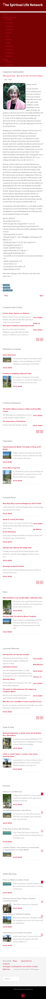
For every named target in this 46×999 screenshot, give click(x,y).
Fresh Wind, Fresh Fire (11, 468)
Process (8, 39)
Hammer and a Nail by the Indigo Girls (17, 548)
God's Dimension (9, 355)
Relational (9, 56)
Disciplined (9, 26)
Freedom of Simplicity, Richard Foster (17, 373)
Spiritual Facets (10, 17)
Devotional (9, 46)
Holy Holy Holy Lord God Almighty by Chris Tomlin (22, 503)
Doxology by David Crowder (13, 566)
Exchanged (9, 53)
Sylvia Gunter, (7, 290)
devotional (6, 287)
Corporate (9, 29)
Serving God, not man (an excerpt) (16, 654)
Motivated (9, 49)
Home (5, 14)
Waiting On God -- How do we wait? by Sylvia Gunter (23, 76)
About (5, 59)
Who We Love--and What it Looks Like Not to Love (22, 701)
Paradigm (9, 19)
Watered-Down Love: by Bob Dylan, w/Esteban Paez (22, 598)
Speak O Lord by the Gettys (13, 519)
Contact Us (9, 65)
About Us (9, 62)
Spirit (7, 36)
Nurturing (9, 23)
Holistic (8, 43)
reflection (6, 285)
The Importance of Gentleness (14, 421)
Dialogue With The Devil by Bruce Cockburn (19, 616)
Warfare (8, 33)
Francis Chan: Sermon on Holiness (16, 313)
